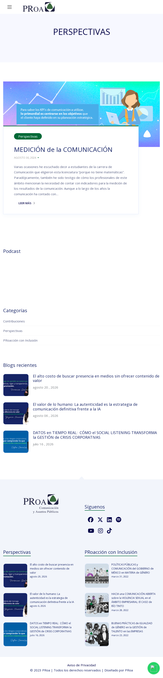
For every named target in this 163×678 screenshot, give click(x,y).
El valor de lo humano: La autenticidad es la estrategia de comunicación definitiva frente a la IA (85, 407)
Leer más (23, 203)
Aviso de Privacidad (81, 665)
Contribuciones (14, 321)
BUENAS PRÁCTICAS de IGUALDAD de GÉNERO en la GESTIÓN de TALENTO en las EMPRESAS (131, 627)
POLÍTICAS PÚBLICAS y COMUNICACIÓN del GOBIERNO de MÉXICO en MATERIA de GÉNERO (132, 568)
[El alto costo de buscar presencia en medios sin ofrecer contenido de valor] (15, 576)
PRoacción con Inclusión (20, 340)
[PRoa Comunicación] (39, 7)
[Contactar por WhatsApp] (154, 668)
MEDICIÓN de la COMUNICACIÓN (65, 149)
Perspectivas (28, 136)
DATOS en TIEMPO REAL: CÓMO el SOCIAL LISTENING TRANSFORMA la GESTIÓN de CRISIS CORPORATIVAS (95, 435)
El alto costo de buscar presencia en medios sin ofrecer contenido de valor (96, 378)
